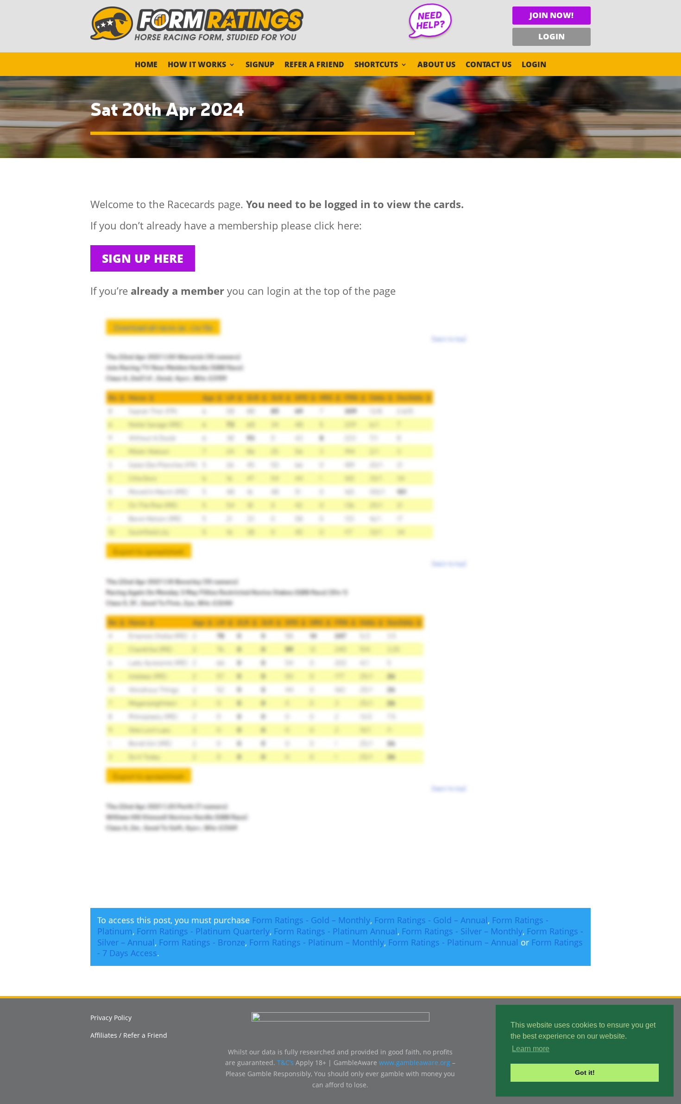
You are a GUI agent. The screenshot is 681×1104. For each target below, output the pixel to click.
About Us (436, 65)
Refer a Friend (314, 65)
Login (551, 36)
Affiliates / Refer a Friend (128, 1035)
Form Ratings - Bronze (202, 942)
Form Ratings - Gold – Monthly (311, 920)
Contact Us (488, 65)
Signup (260, 65)
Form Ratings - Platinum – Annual (453, 942)
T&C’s (285, 1062)
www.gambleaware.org (414, 1062)
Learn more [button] (530, 1049)
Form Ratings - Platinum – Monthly (316, 942)
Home (146, 65)
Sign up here (142, 258)
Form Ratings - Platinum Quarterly (203, 931)
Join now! (552, 15)
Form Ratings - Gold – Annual (431, 920)
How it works (197, 65)
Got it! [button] (585, 1072)
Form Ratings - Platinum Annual (335, 931)
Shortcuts (376, 65)
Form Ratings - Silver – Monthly (462, 931)
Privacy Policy (111, 1017)
